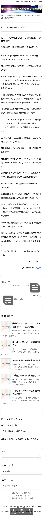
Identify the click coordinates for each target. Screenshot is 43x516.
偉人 (23, 27)
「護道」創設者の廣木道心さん (26, 375)
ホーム (5, 27)
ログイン (33, 2)
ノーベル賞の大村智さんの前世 (26, 360)
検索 (3, 451)
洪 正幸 (38, 267)
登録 (40, 2)
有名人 (15, 27)
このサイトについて (21, 2)
